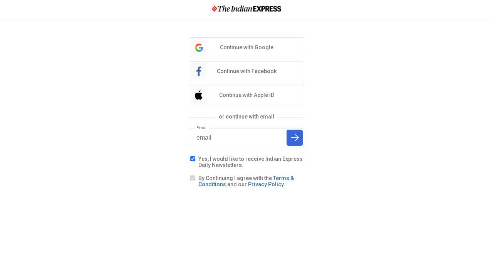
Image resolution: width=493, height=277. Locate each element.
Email (202, 127)
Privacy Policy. (266, 184)
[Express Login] (246, 9)
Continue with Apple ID (246, 95)
